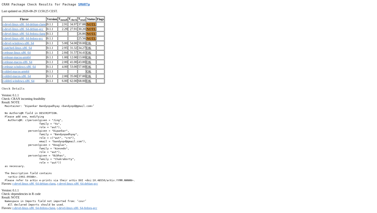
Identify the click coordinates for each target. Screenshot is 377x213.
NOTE (91, 24)
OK (89, 43)
